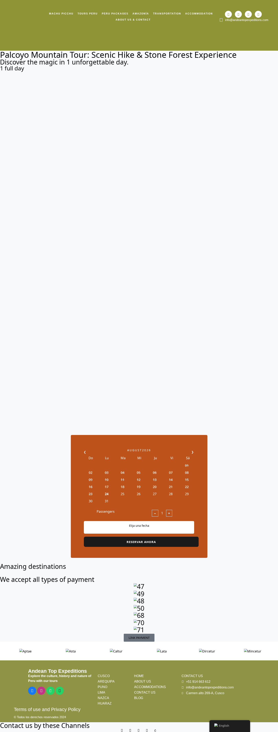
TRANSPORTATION (167, 13)
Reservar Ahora (141, 542)
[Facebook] (228, 14)
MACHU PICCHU (61, 13)
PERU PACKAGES (115, 13)
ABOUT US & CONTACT (133, 19)
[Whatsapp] (248, 14)
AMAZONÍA (140, 13)
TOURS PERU (88, 13)
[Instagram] (238, 14)
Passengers (106, 511)
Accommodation (199, 13)
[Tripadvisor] (258, 14)
